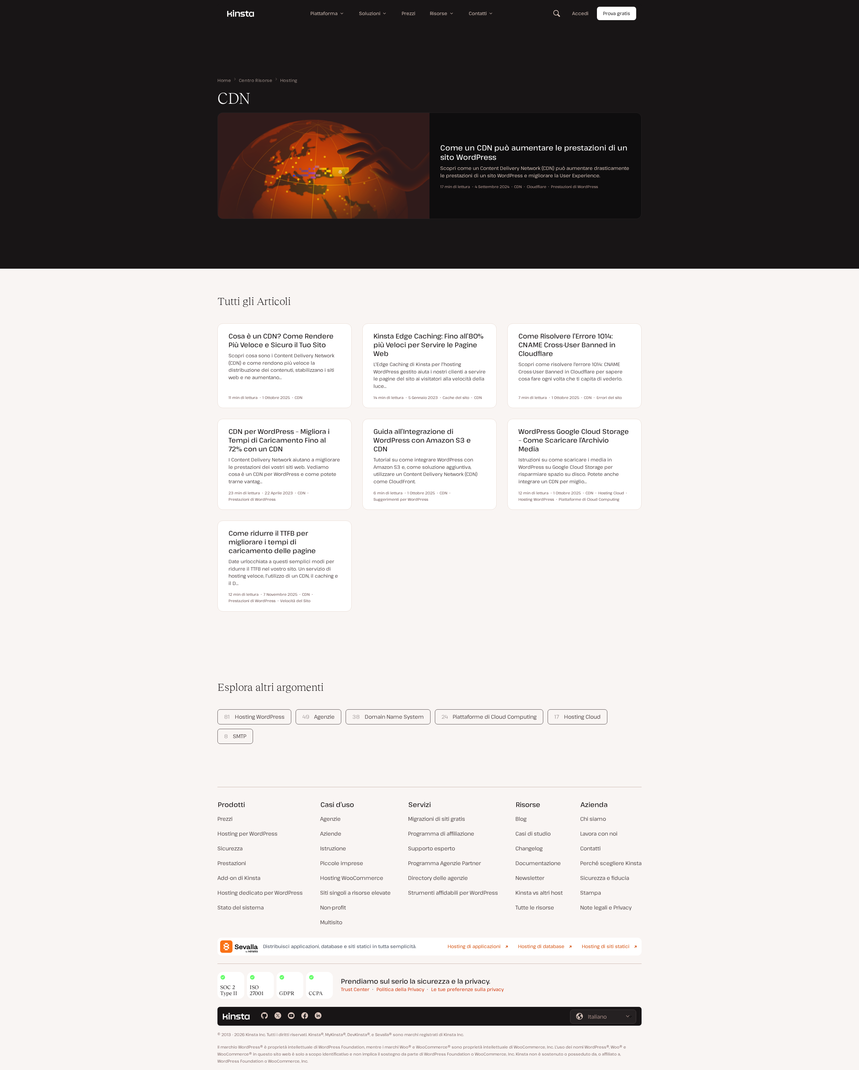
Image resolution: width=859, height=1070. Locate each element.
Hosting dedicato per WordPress (260, 892)
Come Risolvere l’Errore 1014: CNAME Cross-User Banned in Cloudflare (566, 344)
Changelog (529, 848)
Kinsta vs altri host (539, 892)
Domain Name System (387, 716)
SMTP (235, 736)
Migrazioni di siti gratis (436, 818)
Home (224, 80)
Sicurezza (230, 848)
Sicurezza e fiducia (604, 878)
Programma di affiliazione (441, 833)
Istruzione (333, 848)
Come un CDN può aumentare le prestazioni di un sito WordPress (533, 152)
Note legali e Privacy (605, 907)
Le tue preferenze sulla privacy (467, 989)
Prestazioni (231, 863)
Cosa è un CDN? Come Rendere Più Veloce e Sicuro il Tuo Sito (281, 340)
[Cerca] (556, 13)
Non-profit (333, 907)
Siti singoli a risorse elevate (355, 892)
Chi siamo (593, 818)
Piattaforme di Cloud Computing (489, 716)
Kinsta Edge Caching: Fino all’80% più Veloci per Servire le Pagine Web (428, 344)
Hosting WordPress (254, 716)
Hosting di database (541, 946)
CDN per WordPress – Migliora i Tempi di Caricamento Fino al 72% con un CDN (279, 440)
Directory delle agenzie (438, 878)
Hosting (288, 80)
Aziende (330, 833)
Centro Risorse (255, 80)
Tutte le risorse (534, 907)
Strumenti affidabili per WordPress (453, 892)
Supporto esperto (431, 848)
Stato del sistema (240, 907)
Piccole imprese (341, 863)
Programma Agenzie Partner (444, 863)
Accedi (580, 13)
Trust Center (355, 989)
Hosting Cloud (577, 716)
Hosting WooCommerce (351, 878)
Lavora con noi (598, 833)
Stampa (590, 892)
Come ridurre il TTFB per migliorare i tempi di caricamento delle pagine (272, 542)
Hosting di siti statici (605, 946)
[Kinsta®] (240, 13)
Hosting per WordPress (247, 833)
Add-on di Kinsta (238, 878)
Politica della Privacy (400, 989)
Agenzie (318, 716)
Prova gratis (616, 13)
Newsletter (529, 878)
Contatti (590, 848)
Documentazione (538, 863)
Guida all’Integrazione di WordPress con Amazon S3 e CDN (422, 440)
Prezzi (225, 818)
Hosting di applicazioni (474, 946)
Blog (520, 818)
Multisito (331, 922)
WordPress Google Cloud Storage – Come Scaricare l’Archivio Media (573, 440)
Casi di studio (533, 833)
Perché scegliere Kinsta (611, 863)
